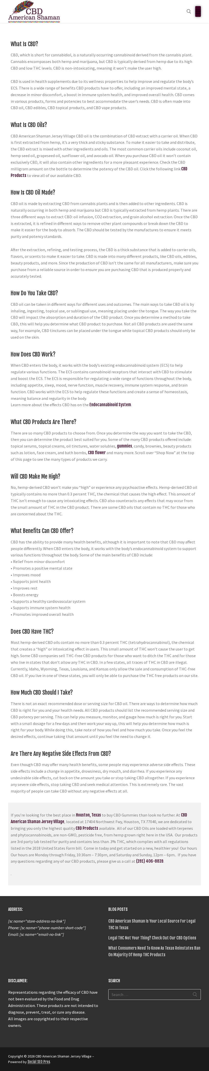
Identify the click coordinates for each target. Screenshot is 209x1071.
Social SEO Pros (39, 1062)
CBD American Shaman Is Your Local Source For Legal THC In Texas (151, 924)
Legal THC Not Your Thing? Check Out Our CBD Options (152, 937)
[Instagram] (140, 1058)
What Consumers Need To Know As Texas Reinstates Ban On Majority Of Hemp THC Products (154, 951)
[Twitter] (122, 1058)
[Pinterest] (149, 1058)
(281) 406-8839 (149, 861)
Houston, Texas (88, 815)
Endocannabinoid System (110, 404)
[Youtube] (131, 1058)
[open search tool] (189, 11)
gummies (124, 446)
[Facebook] (112, 1058)
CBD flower (97, 452)
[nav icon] (198, 11)
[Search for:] (154, 994)
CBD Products (87, 828)
